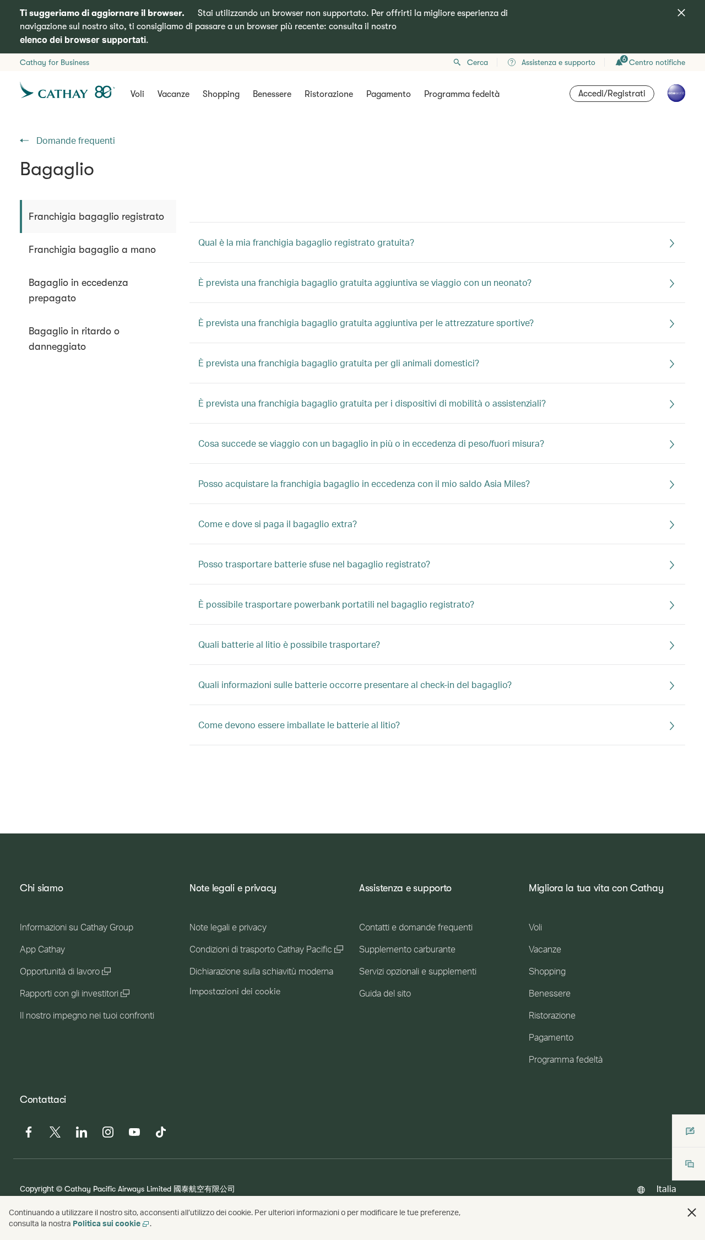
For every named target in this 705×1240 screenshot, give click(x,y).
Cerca (477, 62)
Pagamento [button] (388, 94)
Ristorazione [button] (329, 94)
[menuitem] (98, 216)
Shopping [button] (221, 94)
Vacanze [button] (173, 94)
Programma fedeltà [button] (462, 94)
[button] (691, 1212)
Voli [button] (137, 94)
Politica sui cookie (106, 1223)
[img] (681, 13)
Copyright (37, 1188)
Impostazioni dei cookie (234, 992)
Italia (666, 1188)
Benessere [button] (272, 94)
